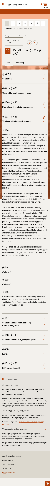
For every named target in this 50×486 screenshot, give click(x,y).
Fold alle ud (43, 68)
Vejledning (20, 63)
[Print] (29, 42)
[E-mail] (35, 42)
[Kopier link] (44, 75)
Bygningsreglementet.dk (17, 4)
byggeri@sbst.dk (8, 472)
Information (12, 379)
